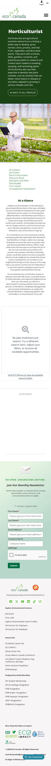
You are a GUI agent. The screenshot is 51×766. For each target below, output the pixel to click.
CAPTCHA (12, 548)
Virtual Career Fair (12, 651)
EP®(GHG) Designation (15, 704)
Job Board (9, 614)
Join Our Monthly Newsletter (25, 485)
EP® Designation (12, 689)
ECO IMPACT (10, 647)
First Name (13, 511)
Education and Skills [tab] (19, 180)
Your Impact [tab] (15, 186)
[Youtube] (22, 601)
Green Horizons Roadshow (16, 665)
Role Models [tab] (15, 183)
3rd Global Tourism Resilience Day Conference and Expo (19, 660)
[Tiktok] (34, 601)
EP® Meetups (11, 669)
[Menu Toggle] (46, 15)
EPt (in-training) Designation (17, 685)
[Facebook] (10, 601)
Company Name (15, 539)
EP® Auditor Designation (15, 692)
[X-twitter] (16, 601)
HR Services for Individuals (16, 629)
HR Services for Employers (16, 625)
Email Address (15, 529)
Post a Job (9, 617)
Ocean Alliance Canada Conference (20, 655)
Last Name (13, 520)
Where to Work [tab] (16, 178)
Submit (13, 565)
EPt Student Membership (15, 681)
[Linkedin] (28, 601)
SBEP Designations (13, 700)
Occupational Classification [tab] (22, 188)
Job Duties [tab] (14, 172)
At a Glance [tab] (14, 170)
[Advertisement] (25, 423)
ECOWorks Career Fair (14, 643)
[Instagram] (40, 601)
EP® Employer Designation (16, 696)
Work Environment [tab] (18, 175)
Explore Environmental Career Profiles (21, 621)
